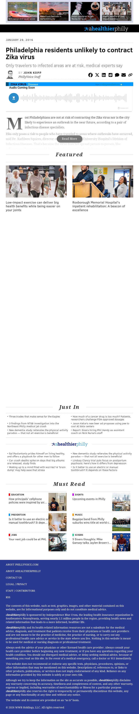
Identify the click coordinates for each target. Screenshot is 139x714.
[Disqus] (69, 262)
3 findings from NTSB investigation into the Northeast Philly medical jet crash (33, 425)
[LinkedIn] (104, 75)
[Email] (124, 75)
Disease (33, 84)
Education (17, 494)
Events (79, 494)
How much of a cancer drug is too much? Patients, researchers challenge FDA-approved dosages (101, 418)
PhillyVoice (9, 28)
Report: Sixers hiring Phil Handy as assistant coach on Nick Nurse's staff (97, 431)
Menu (133, 28)
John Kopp (32, 72)
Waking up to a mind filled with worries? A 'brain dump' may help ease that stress (36, 468)
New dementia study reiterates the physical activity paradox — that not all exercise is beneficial (37, 431)
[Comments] (117, 75)
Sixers (79, 534)
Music (79, 514)
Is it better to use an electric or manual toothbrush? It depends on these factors (94, 468)
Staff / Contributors (20, 590)
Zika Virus (18, 84)
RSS (8, 597)
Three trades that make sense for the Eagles (34, 416)
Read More (69, 139)
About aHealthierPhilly (23, 571)
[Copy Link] (130, 75)
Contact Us (14, 577)
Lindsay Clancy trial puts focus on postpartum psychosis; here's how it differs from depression (98, 462)
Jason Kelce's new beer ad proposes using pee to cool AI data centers (100, 425)
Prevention (18, 514)
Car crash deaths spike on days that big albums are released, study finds (35, 462)
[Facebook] (90, 75)
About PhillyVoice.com (22, 564)
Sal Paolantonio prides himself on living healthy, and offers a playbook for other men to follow (36, 455)
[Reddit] (110, 75)
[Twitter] (97, 75)
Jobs (14, 534)
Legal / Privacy (16, 584)
